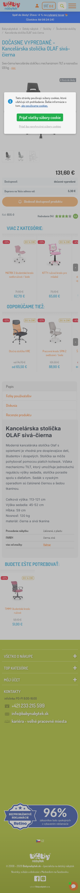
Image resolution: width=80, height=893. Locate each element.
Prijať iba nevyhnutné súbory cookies (40, 126)
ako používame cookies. (34, 106)
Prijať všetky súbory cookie (40, 117)
